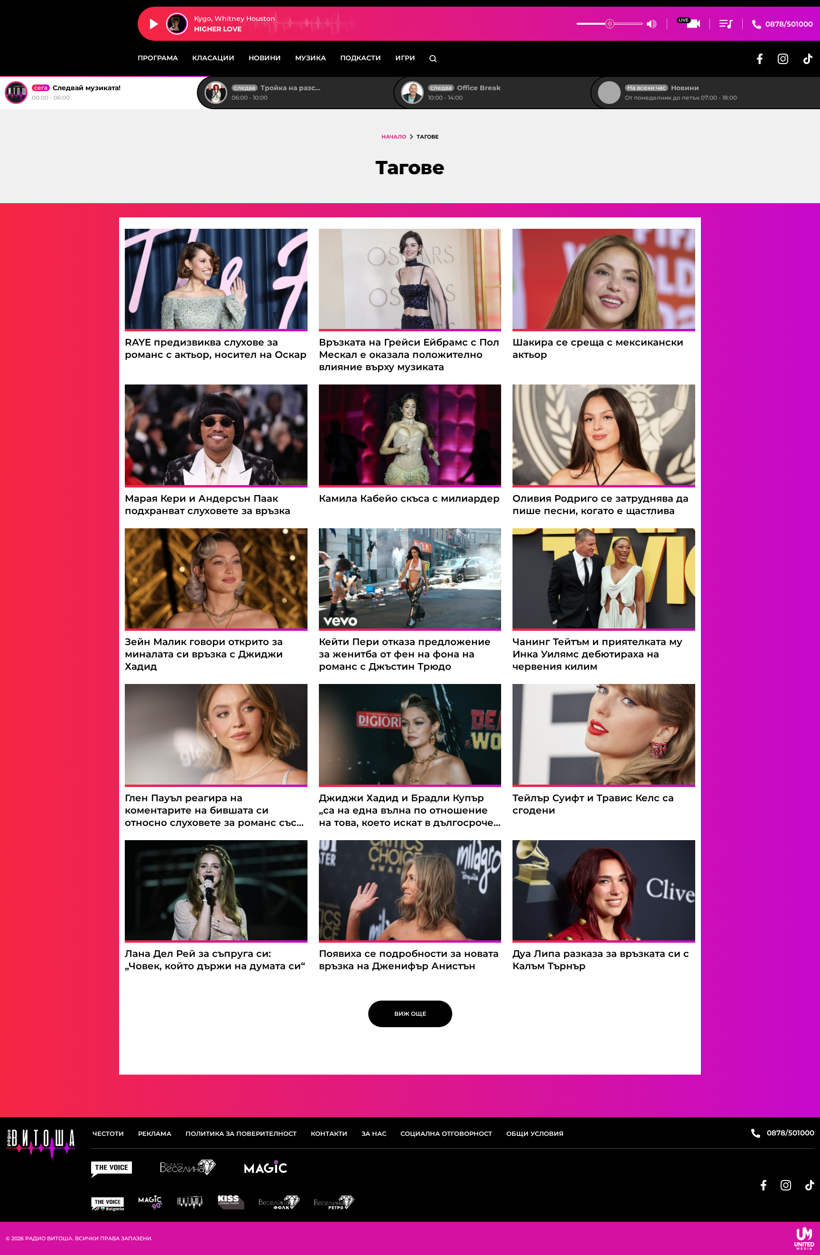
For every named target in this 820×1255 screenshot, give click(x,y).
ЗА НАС (374, 1133)
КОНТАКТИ (329, 1133)
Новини (265, 58)
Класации (213, 58)
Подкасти (360, 58)
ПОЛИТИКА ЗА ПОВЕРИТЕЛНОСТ (241, 1133)
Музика (310, 58)
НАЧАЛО (394, 136)
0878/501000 (788, 23)
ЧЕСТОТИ (108, 1133)
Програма (158, 58)
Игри (405, 58)
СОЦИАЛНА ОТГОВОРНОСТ (446, 1133)
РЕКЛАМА (154, 1133)
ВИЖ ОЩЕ (410, 1013)
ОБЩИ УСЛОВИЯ (535, 1133)
